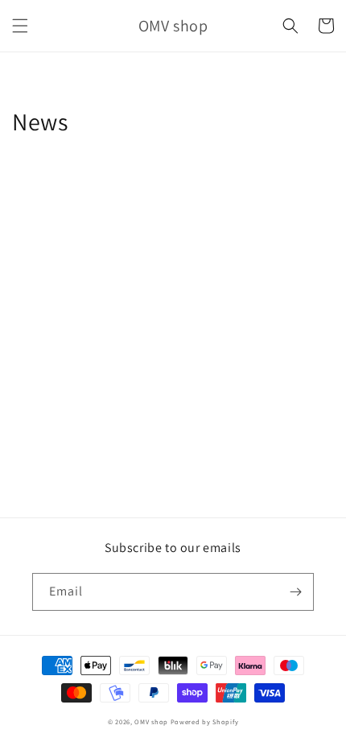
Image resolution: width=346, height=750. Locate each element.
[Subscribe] (295, 592)
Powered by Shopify (205, 721)
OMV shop (151, 721)
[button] (20, 25)
